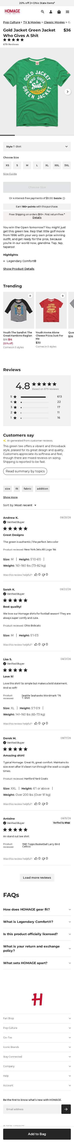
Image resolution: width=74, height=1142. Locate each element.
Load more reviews (37, 877)
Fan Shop (8, 1018)
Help (5, 1075)
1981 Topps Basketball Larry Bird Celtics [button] (41, 845)
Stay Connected (12, 1056)
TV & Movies (31, 22)
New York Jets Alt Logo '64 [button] (40, 549)
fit (17, 488)
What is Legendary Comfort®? (28, 922)
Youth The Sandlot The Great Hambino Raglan (17, 334)
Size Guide (10, 173)
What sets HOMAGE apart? (25, 963)
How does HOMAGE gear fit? (26, 909)
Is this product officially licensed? (30, 934)
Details (37, 217)
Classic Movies (54, 22)
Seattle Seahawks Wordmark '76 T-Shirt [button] (41, 696)
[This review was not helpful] (43, 574)
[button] (59, 11)
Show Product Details (18, 269)
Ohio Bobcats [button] (32, 625)
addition (42, 488)
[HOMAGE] (12, 11)
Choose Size (37, 187)
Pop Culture (11, 22)
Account (8, 1085)
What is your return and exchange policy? (31, 949)
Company (9, 1066)
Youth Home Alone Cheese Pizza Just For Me (49, 335)
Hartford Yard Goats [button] (36, 778)
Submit (66, 1109)
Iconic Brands (11, 1047)
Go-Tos (7, 1037)
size (7, 488)
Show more (10, 497)
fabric (27, 488)
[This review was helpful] (36, 574)
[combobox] (19, 505)
